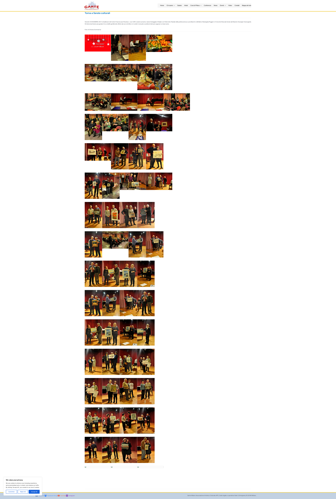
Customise (11, 491)
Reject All (23, 491)
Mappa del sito (246, 5)
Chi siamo (170, 5)
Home (162, 5)
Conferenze (207, 5)
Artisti (186, 5)
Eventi (222, 5)
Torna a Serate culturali (97, 13)
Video (230, 5)
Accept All (34, 491)
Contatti (237, 5)
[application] (174, 5)
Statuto (179, 5)
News (215, 5)
